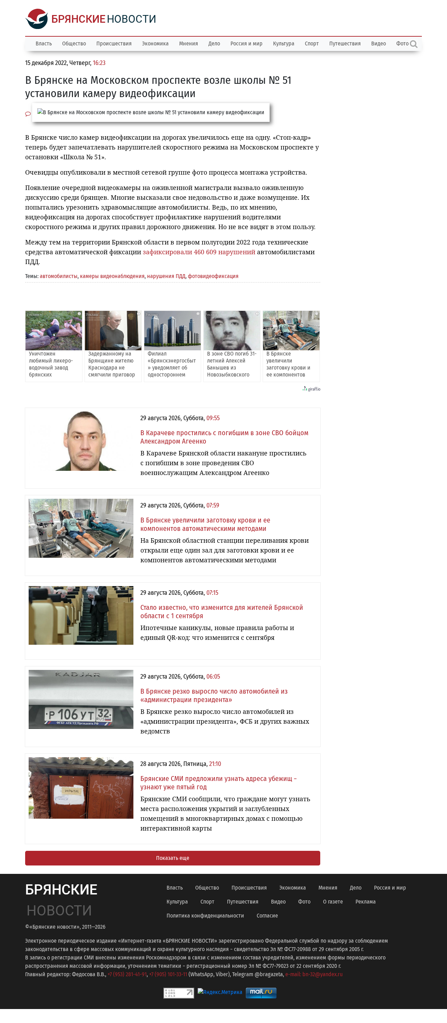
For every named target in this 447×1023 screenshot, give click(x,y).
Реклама (366, 901)
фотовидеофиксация (213, 276)
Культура (283, 43)
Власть (44, 43)
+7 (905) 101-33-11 (168, 974)
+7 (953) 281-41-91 (127, 974)
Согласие (267, 915)
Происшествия (114, 43)
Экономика (155, 43)
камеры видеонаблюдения (112, 276)
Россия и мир (246, 43)
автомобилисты (59, 276)
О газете (333, 901)
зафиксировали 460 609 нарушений (199, 252)
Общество (74, 43)
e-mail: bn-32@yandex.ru (314, 974)
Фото (304, 901)
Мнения (188, 43)
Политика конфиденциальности (205, 915)
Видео (378, 43)
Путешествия (345, 43)
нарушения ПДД (166, 276)
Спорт (312, 43)
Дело (214, 43)
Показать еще (172, 858)
